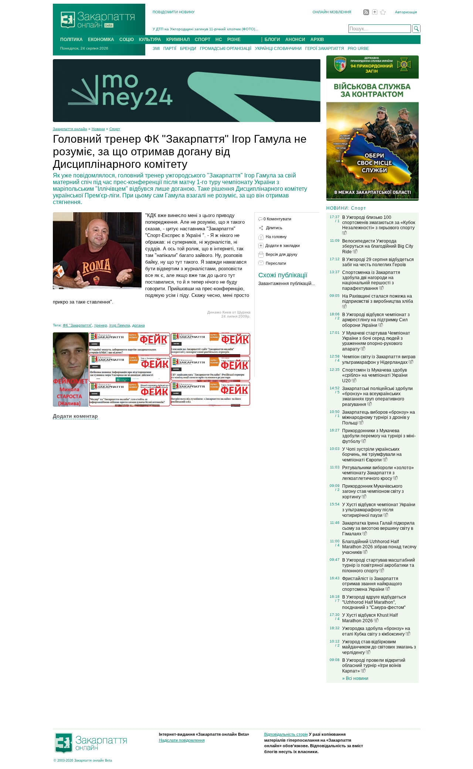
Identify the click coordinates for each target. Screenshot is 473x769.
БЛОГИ (272, 39)
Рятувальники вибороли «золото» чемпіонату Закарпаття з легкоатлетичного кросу (378, 473)
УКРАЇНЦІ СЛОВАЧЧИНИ (278, 48)
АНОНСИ (295, 39)
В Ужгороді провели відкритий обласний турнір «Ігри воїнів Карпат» (373, 666)
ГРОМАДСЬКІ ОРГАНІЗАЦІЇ (225, 48)
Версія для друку (281, 254)
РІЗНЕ (234, 39)
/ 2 (337, 318)
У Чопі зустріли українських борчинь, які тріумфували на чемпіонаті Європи (372, 455)
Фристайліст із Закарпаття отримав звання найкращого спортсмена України (372, 584)
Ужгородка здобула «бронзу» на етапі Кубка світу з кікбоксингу (376, 631)
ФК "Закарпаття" (77, 325)
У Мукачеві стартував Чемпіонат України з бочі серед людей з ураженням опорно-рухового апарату (376, 341)
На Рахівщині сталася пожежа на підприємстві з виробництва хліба (377, 299)
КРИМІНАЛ (178, 39)
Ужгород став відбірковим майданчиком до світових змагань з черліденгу (379, 647)
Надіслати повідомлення (182, 740)
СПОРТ (202, 39)
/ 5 (337, 392)
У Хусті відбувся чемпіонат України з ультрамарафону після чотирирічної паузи (378, 510)
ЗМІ (156, 48)
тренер (100, 325)
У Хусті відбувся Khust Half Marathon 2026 (370, 618)
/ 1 (337, 221)
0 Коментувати (277, 219)
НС (218, 39)
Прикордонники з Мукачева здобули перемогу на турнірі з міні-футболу (379, 436)
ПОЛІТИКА (71, 39)
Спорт (114, 129)
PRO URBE (358, 48)
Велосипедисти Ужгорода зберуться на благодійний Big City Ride (377, 246)
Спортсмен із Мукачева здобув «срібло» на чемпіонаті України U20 (375, 375)
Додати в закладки (282, 245)
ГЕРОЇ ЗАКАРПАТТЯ (324, 48)
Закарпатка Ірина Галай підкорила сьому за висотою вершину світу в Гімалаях (378, 528)
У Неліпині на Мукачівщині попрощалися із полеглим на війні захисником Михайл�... (228, 31)
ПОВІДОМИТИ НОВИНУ (173, 12)
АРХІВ (317, 39)
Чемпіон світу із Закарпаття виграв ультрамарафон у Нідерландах (378, 359)
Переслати (276, 263)
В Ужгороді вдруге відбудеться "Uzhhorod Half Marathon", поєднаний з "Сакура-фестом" (374, 602)
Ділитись (274, 228)
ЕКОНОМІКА (101, 39)
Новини (98, 129)
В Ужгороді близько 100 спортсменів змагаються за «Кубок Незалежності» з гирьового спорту (378, 222)
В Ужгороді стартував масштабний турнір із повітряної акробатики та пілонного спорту (378, 565)
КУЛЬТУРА (150, 39)
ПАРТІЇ (169, 48)
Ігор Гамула (119, 325)
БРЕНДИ (188, 48)
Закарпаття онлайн (70, 129)
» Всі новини (355, 678)
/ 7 (337, 601)
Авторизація (406, 12)
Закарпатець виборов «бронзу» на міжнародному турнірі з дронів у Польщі (378, 418)
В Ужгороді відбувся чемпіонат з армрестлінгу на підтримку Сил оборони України (376, 320)
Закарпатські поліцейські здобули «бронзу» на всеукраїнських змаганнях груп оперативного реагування (377, 396)
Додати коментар (75, 416)
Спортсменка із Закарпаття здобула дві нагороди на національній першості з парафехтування (371, 280)
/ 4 (337, 360)
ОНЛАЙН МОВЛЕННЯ (332, 12)
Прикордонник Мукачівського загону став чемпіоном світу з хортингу (373, 491)
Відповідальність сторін (286, 734)
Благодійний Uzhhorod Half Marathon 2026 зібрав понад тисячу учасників (379, 547)
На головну (276, 236)
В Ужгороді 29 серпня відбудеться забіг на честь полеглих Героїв (378, 262)
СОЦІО (126, 39)
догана (138, 325)
